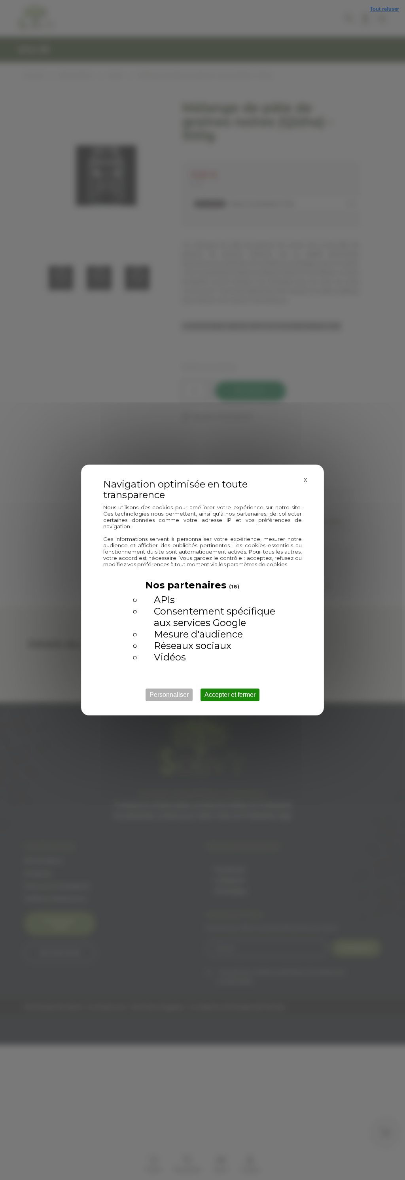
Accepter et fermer (229, 694)
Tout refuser (384, 9)
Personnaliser (169, 694)
